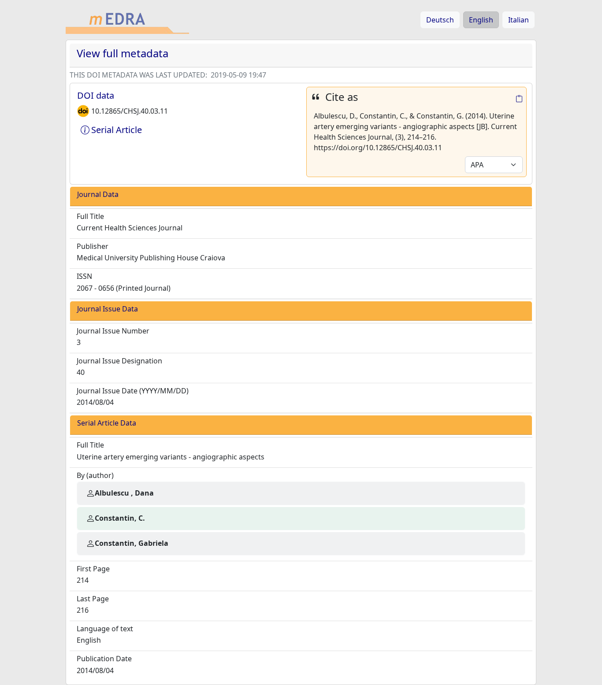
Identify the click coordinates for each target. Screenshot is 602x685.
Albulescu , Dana (124, 493)
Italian (518, 20)
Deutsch (440, 20)
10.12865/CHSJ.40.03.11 (129, 111)
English (481, 20)
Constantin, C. (120, 518)
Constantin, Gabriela (131, 543)
